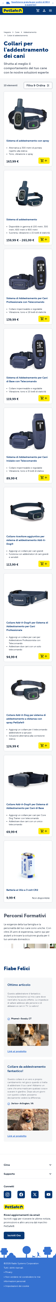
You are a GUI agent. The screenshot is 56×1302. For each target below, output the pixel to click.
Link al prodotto (16, 1051)
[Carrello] (38, 10)
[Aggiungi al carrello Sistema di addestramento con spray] (44, 161)
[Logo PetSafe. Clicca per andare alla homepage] (12, 10)
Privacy (8, 1272)
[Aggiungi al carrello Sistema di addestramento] (44, 239)
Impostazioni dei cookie (17, 1286)
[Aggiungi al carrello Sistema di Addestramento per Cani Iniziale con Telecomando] (44, 477)
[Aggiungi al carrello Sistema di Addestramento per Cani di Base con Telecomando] (44, 398)
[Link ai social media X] (35, 1194)
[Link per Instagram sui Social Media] (7, 1194)
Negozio (7, 32)
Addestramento (29, 32)
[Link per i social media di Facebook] (21, 1194)
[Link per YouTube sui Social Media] (48, 1194)
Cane (17, 32)
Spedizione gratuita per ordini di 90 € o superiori (30, 3)
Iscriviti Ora (14, 1235)
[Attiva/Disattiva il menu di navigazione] (50, 10)
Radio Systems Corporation (25, 1263)
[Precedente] (3, 3)
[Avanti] (53, 3)
